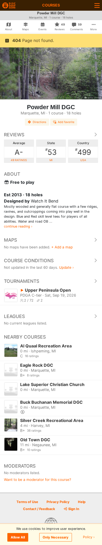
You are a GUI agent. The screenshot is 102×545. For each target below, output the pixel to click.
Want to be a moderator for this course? (37, 479)
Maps (10, 240)
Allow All (18, 537)
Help (82, 502)
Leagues (14, 316)
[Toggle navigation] (97, 5)
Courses (51, 5)
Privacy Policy (58, 502)
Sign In (73, 509)
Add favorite (66, 122)
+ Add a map (62, 247)
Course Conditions (29, 260)
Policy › (89, 537)
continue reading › (18, 226)
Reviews (14, 134)
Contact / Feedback (39, 509)
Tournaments (21, 281)
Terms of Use (27, 502)
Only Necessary (56, 537)
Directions (39, 122)
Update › (66, 267)
